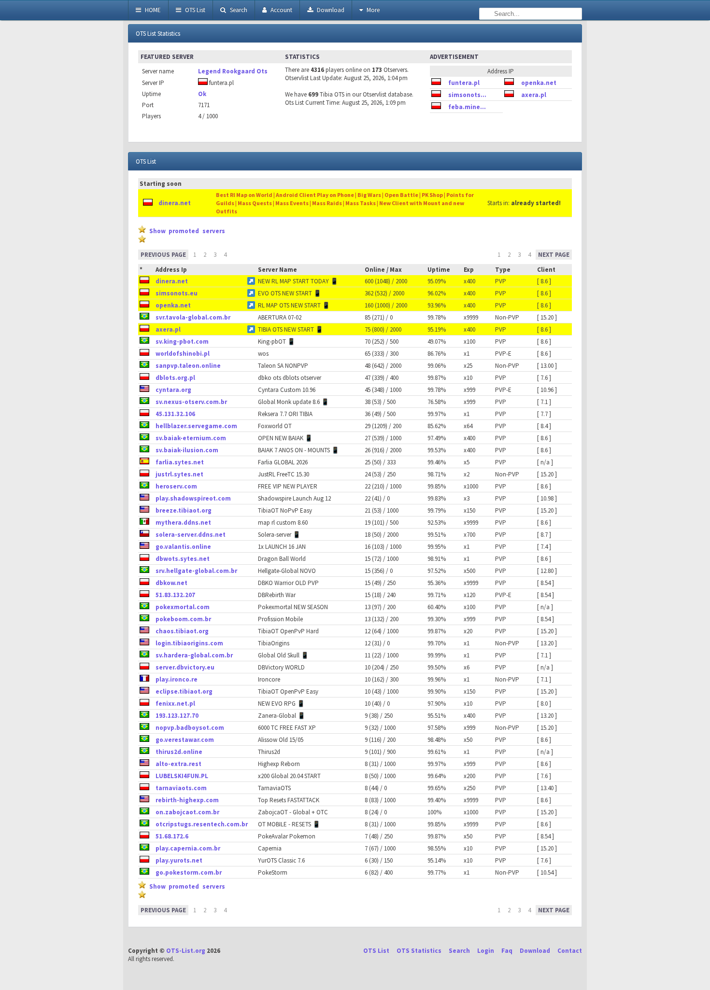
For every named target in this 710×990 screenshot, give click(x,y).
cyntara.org (173, 390)
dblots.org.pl (175, 378)
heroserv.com (176, 486)
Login (485, 951)
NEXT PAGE (553, 255)
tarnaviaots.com (181, 788)
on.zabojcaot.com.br (187, 812)
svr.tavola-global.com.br (193, 317)
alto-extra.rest (178, 764)
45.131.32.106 (175, 414)
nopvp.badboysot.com (190, 728)
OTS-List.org (185, 951)
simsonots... (467, 95)
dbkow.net (171, 583)
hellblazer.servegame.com (196, 426)
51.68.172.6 (172, 836)
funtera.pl (464, 83)
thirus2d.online (179, 752)
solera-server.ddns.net (191, 534)
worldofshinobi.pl (183, 353)
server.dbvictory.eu (185, 667)
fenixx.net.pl (175, 703)
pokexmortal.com (183, 607)
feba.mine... (467, 107)
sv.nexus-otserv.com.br (191, 402)
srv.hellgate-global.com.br (196, 571)
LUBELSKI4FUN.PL (182, 776)
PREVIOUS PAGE (163, 255)
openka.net (538, 83)
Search (237, 10)
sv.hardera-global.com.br (194, 655)
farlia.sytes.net (180, 462)
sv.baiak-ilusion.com (187, 450)
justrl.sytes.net (179, 474)
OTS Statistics (419, 951)
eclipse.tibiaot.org (184, 691)
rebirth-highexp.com (187, 800)
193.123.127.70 (177, 715)
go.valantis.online (183, 547)
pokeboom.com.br (183, 619)
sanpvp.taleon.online (188, 366)
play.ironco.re (177, 679)
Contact (569, 951)
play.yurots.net (179, 860)
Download (329, 10)
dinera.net (174, 203)
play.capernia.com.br (188, 848)
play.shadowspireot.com (193, 498)
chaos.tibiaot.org (182, 631)
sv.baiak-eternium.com (191, 438)
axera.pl (533, 95)
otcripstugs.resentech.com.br (202, 824)
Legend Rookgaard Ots (233, 71)
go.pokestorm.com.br (189, 872)
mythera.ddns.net (183, 522)
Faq (506, 951)
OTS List (194, 10)
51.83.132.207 (175, 595)
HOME (152, 10)
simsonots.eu (177, 293)
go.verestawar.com (185, 740)
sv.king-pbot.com (182, 341)
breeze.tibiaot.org (184, 510)
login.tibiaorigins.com (189, 643)
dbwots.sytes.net (183, 559)
